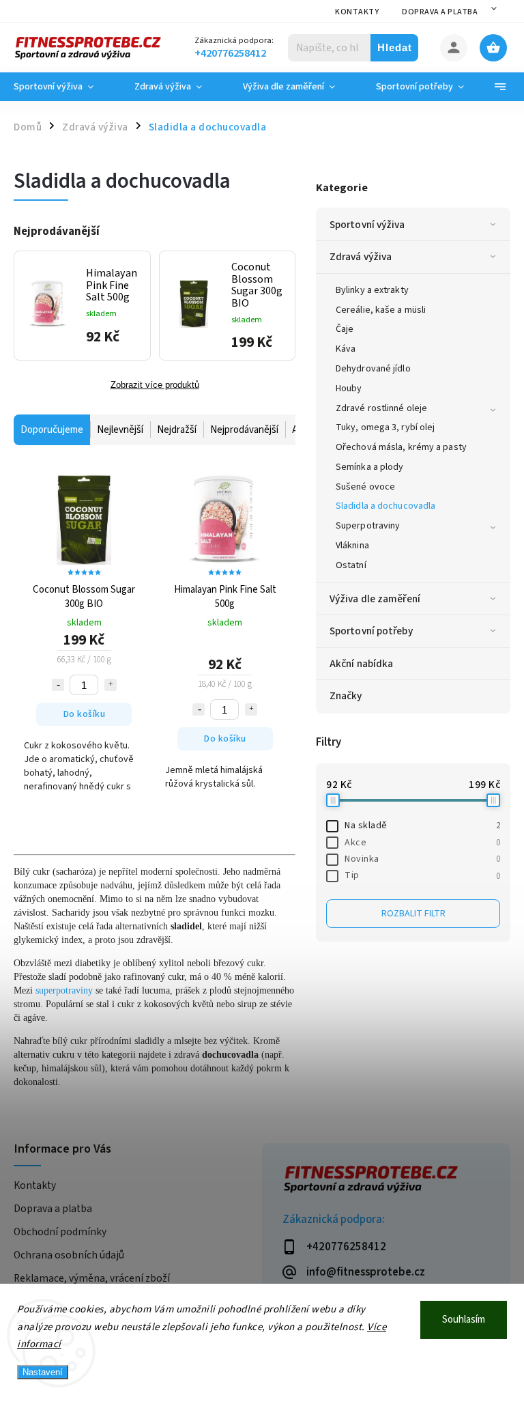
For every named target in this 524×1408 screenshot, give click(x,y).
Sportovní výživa (367, 224)
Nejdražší (176, 430)
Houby (349, 388)
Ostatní (351, 565)
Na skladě (422, 825)
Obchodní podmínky (60, 1231)
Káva (345, 349)
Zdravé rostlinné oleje (381, 408)
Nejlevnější (120, 430)
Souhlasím (463, 1319)
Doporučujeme (51, 430)
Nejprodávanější (244, 430)
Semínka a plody (370, 467)
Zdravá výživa (361, 256)
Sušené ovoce (365, 487)
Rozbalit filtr (413, 913)
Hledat (394, 47)
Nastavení (43, 1372)
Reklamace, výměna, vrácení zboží (92, 1278)
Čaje (344, 329)
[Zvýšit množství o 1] (110, 685)
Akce (422, 842)
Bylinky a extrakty (372, 290)
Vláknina (352, 545)
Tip (422, 875)
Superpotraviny (368, 526)
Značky (346, 695)
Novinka (422, 859)
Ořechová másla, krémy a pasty (401, 447)
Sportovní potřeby (371, 630)
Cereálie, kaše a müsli (381, 310)
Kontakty (357, 12)
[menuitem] (64, 86)
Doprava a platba (440, 12)
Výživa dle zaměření (375, 598)
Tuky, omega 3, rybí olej (385, 427)
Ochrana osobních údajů (69, 1255)
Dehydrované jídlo (373, 369)
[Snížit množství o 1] (58, 685)
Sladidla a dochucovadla (385, 506)
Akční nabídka (361, 663)
